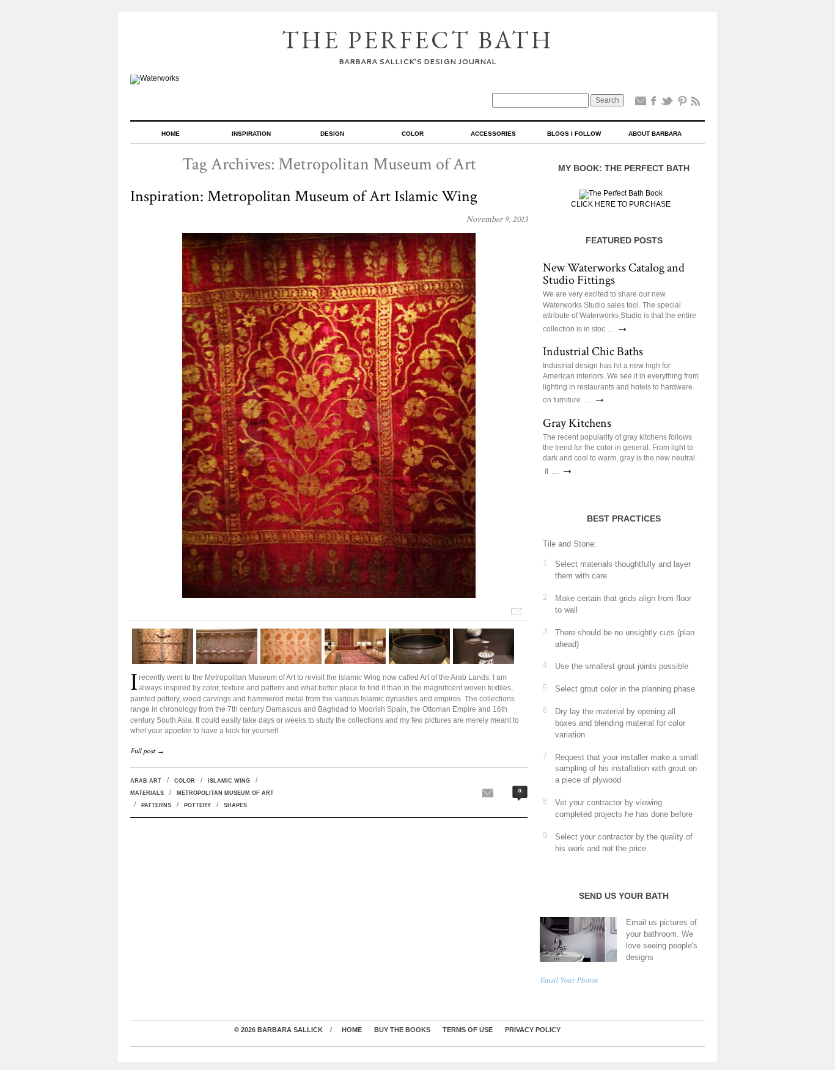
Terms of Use (468, 1029)
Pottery (197, 805)
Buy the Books (402, 1029)
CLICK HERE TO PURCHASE (621, 204)
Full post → (147, 751)
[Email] (641, 103)
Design (332, 133)
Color (413, 133)
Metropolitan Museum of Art (225, 793)
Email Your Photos (569, 980)
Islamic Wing (229, 781)
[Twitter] (667, 103)
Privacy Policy (533, 1029)
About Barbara (655, 133)
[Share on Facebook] (653, 103)
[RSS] (696, 103)
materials (147, 793)
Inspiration (251, 133)
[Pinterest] (682, 103)
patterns (156, 805)
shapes (235, 805)
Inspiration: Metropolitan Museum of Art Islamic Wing (303, 196)
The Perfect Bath (418, 40)
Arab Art (145, 781)
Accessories (493, 133)
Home (170, 133)
